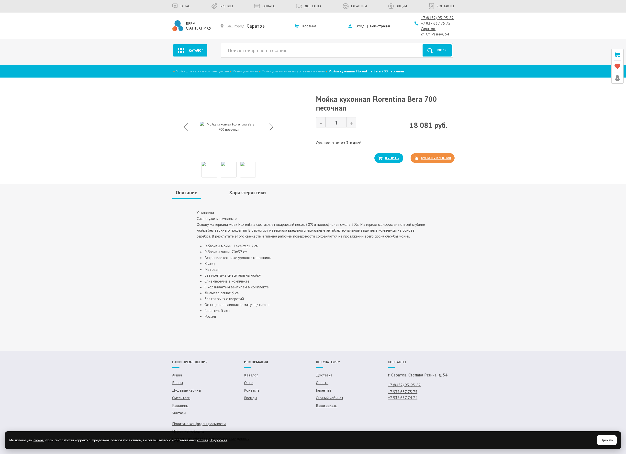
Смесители (181, 397)
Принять (607, 440)
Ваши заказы (326, 405)
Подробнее (218, 440)
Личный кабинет (329, 397)
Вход (360, 25)
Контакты (445, 6)
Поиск (441, 50)
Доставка (312, 6)
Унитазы (179, 412)
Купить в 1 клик (436, 157)
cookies (202, 440)
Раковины (180, 405)
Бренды (226, 6)
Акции (401, 6)
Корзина (309, 25)
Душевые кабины (186, 390)
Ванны (177, 382)
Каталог (196, 50)
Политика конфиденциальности (199, 423)
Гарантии (359, 6)
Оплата (268, 6)
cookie (38, 440)
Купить (392, 157)
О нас (185, 6)
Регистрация (380, 25)
